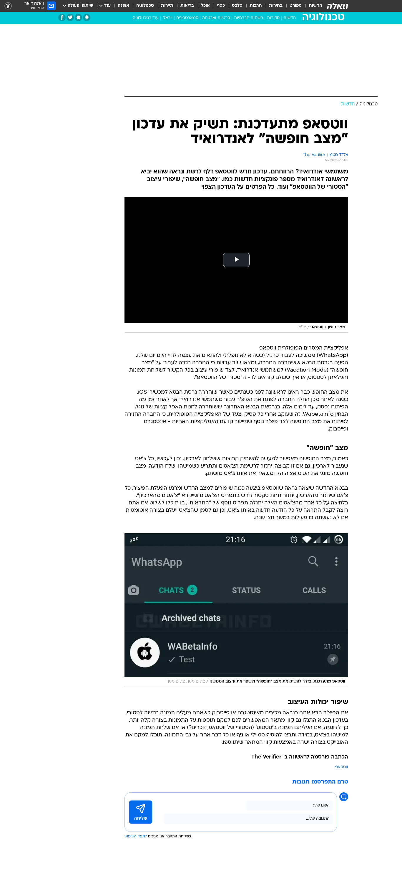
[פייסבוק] (62, 17)
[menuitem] (312, 6)
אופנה (123, 6)
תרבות (256, 6)
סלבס (237, 6)
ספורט (296, 6)
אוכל (205, 6)
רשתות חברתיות (248, 18)
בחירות (276, 6)
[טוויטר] (70, 17)
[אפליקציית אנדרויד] (86, 17)
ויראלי (167, 18)
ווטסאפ (341, 767)
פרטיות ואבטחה (216, 18)
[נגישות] (8, 6)
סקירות (273, 18)
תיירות (167, 6)
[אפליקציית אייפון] (78, 17)
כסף (221, 6)
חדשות (315, 6)
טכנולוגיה (145, 6)
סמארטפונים (187, 18)
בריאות (187, 6)
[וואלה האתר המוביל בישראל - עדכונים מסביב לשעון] (337, 6)
